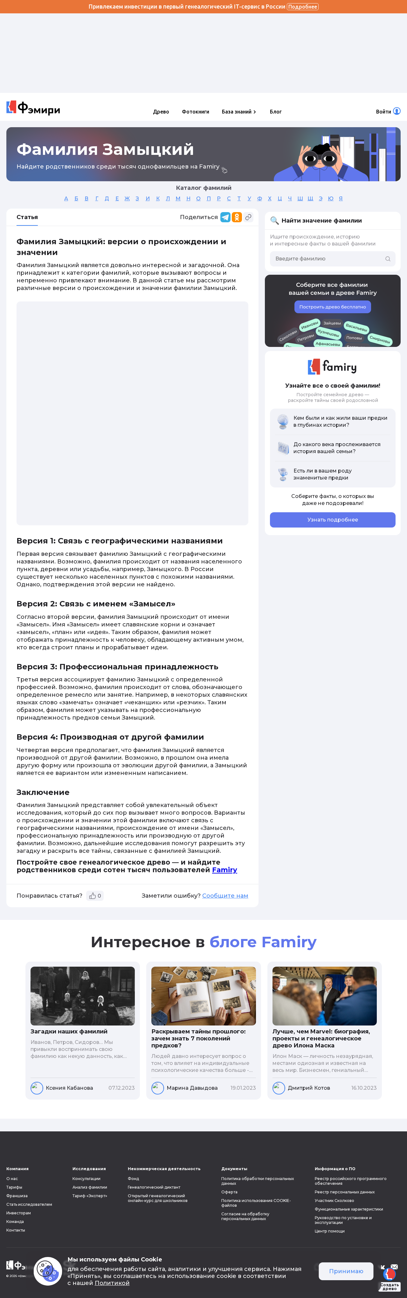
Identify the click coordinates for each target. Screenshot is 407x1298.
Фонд (133, 1178)
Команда (15, 1221)
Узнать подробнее (332, 520)
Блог (276, 111)
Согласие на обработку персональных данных (245, 1216)
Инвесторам (18, 1213)
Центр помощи (330, 1231)
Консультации (86, 1178)
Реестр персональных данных (345, 1192)
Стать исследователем (29, 1204)
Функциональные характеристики (349, 1209)
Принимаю (346, 1271)
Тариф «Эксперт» (89, 1195)
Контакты (15, 1230)
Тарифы (14, 1187)
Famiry (224, 870)
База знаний (237, 111)
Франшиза (17, 1195)
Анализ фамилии (89, 1187)
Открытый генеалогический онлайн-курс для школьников (158, 1198)
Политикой (112, 1283)
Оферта (229, 1192)
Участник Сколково (334, 1200)
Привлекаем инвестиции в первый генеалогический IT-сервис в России (203, 6)
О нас (12, 1178)
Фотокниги (195, 111)
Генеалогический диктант (154, 1187)
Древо (161, 111)
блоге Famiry (263, 942)
